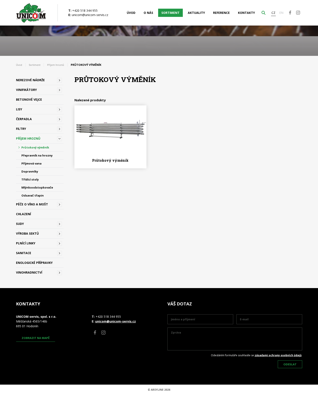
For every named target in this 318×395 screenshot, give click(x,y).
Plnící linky (25, 243)
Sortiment (170, 13)
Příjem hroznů (55, 64)
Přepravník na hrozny (37, 155)
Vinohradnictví (29, 272)
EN (281, 13)
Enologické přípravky (34, 263)
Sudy (20, 224)
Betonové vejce (29, 99)
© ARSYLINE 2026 (159, 390)
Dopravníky (29, 171)
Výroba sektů (27, 233)
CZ (273, 13)
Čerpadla (24, 119)
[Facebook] (290, 12)
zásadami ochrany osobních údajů (278, 355)
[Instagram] (298, 12)
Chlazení (23, 214)
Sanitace (23, 253)
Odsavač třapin (32, 195)
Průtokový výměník (35, 147)
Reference (221, 13)
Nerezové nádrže (30, 80)
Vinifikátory (26, 90)
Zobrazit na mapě (36, 338)
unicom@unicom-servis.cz (90, 15)
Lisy (19, 109)
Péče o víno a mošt (32, 204)
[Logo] (31, 13)
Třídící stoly (30, 179)
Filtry (21, 129)
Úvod (131, 13)
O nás (148, 13)
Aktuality (196, 13)
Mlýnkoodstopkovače (37, 187)
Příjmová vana (31, 163)
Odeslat (290, 364)
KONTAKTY (246, 13)
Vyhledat (263, 12)
